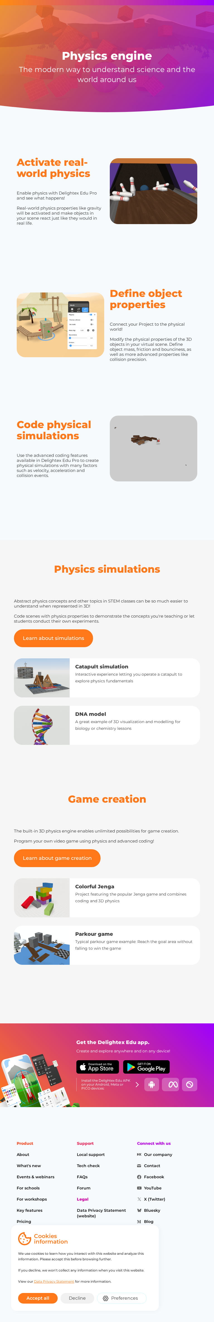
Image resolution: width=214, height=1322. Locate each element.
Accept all (37, 1298)
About (23, 1154)
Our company (158, 1154)
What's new (29, 1165)
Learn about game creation (57, 858)
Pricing (24, 1221)
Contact (152, 1165)
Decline (77, 1298)
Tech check (88, 1165)
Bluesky (152, 1210)
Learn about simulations (53, 638)
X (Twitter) (154, 1199)
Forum (84, 1188)
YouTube (153, 1188)
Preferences (124, 1298)
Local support (91, 1154)
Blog (149, 1221)
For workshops (32, 1199)
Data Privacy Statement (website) (101, 1213)
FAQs (82, 1176)
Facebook (154, 1176)
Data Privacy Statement (54, 1281)
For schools (28, 1188)
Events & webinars (35, 1176)
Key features (29, 1210)
